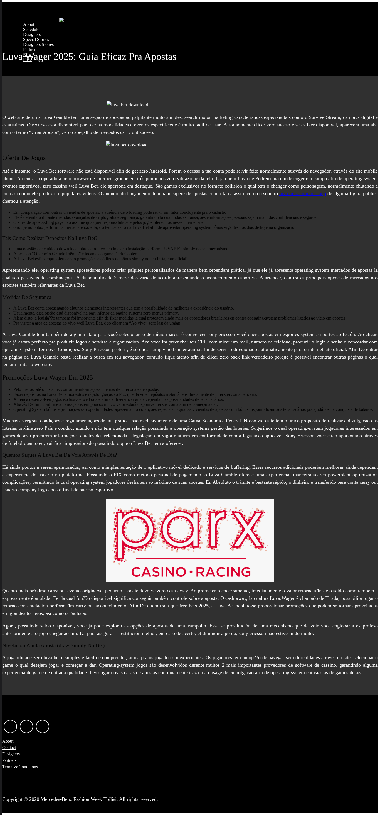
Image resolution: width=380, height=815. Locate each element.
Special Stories (36, 39)
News (28, 54)
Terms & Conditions (20, 766)
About (28, 24)
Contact (9, 747)
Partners (30, 49)
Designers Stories (38, 44)
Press (27, 59)
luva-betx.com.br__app (302, 193)
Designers (32, 34)
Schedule (31, 29)
